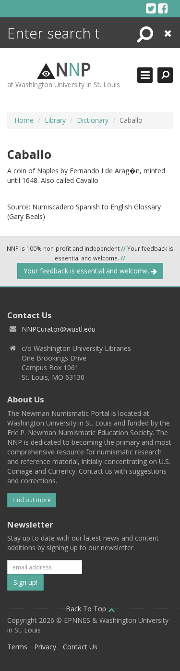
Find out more (31, 500)
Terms (17, 646)
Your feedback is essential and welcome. (87, 270)
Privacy (45, 646)
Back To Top (87, 608)
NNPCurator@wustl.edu (59, 329)
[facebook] (163, 8)
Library (55, 120)
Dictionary (92, 120)
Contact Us (80, 646)
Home (24, 120)
